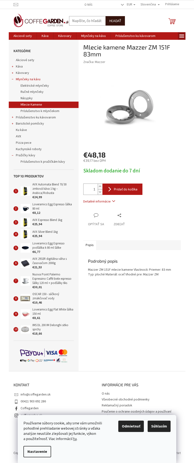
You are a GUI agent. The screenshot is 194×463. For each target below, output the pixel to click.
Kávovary (22, 73)
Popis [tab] (90, 245)
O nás (88, 5)
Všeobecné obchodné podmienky (126, 399)
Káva (19, 66)
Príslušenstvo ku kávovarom (36, 117)
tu (75, 438)
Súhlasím (159, 426)
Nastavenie (37, 451)
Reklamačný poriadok (117, 405)
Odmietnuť (131, 426)
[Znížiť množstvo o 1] (100, 192)
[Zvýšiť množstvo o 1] (100, 186)
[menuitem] (23, 36)
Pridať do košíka (125, 189)
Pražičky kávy (25, 155)
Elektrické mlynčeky (35, 85)
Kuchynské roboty (29, 149)
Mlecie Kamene (31, 104)
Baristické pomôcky (30, 123)
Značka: (94, 62)
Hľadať (115, 21)
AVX (18, 136)
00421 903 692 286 (33, 401)
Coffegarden (30, 408)
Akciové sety (25, 60)
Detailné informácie (97, 201)
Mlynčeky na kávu (28, 79)
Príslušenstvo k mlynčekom (40, 111)
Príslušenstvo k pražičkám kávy (43, 161)
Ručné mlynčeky (32, 92)
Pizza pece (23, 142)
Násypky (27, 98)
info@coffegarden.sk (36, 394)
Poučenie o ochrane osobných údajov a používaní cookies (136, 413)
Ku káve (21, 130)
